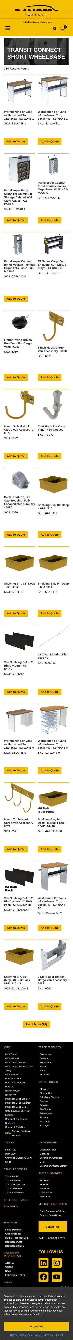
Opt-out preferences (21, 1335)
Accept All (36, 1326)
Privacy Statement (43, 1335)
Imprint (59, 1335)
